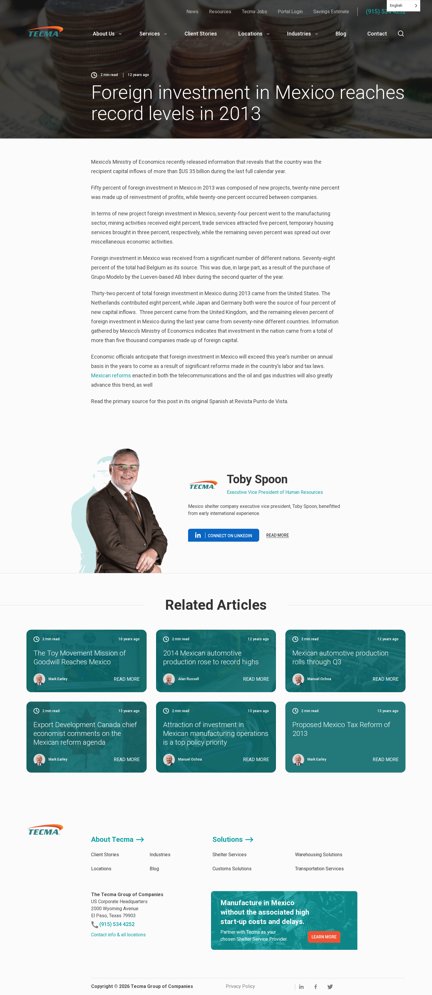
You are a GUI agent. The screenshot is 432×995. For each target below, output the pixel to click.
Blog (341, 34)
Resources (220, 11)
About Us (104, 34)
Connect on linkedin (230, 535)
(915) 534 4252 (386, 11)
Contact (377, 34)
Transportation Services (319, 868)
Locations (250, 34)
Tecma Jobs (254, 11)
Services (149, 34)
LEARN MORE (324, 937)
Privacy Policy (240, 986)
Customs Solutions (232, 868)
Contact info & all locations (118, 934)
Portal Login (290, 11)
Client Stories (201, 34)
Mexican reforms (111, 375)
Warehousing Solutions (318, 854)
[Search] (401, 33)
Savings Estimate (331, 11)
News (192, 11)
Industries (299, 34)
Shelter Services (229, 854)
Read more (277, 535)
